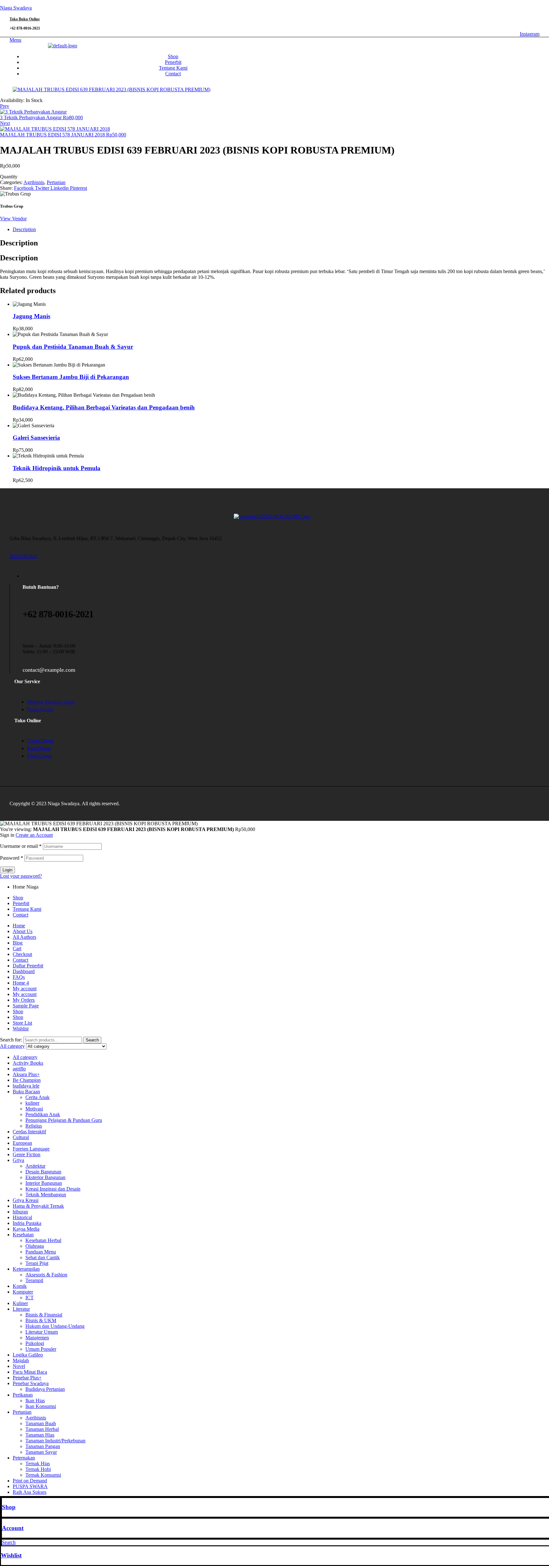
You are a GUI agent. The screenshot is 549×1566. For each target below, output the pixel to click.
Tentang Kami (27, 909)
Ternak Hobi (38, 1469)
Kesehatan (23, 1234)
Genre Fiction (26, 1154)
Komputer (23, 1292)
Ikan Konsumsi (40, 1406)
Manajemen (37, 1337)
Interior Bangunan (43, 1183)
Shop (9, 1507)
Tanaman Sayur (41, 1452)
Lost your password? (21, 876)
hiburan (20, 1211)
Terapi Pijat (36, 1263)
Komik (20, 1286)
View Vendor (13, 218)
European (22, 1143)
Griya (18, 1160)
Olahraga (34, 1246)
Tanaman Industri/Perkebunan (55, 1440)
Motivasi (34, 1108)
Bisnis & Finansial (43, 1314)
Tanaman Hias (39, 1435)
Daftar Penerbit (28, 965)
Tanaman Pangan (42, 1446)
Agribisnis (34, 182)
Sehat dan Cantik (42, 1257)
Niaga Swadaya (16, 7)
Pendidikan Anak (42, 1114)
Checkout (22, 954)
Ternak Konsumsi (43, 1475)
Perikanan (23, 1395)
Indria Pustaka (27, 1223)
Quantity (8, 176)
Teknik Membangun (45, 1194)
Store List (22, 1023)
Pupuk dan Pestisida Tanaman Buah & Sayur (73, 346)
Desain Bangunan (43, 1171)
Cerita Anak (37, 1097)
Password (11, 858)
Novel (19, 1366)
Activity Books (28, 1063)
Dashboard (24, 971)
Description (24, 229)
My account (25, 988)
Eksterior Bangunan (45, 1177)
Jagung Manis (31, 316)
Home (19, 925)
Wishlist (11, 1555)
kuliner (32, 1103)
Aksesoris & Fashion (46, 1274)
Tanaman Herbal (42, 1429)
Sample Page (26, 1005)
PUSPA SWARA (30, 1486)
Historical (22, 1217)
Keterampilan (26, 1269)
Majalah (21, 1360)
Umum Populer (40, 1349)
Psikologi (34, 1343)
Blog (18, 942)
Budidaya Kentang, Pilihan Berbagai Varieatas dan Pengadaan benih (104, 407)
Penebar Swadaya (31, 1383)
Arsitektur (35, 1166)
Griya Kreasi (25, 1200)
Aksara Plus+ (26, 1074)
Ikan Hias (35, 1400)
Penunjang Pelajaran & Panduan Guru (63, 1120)
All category (25, 1057)
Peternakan (24, 1457)
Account (13, 1528)
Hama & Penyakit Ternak (38, 1206)
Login (7, 870)
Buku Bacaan (26, 1091)
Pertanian (56, 182)
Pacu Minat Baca (30, 1372)
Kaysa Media (26, 1229)
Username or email (21, 846)
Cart (17, 948)
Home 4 (21, 983)
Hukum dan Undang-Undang (55, 1326)
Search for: (11, 1039)
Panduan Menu (40, 1251)
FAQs (19, 977)
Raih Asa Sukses (29, 1492)
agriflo (19, 1068)
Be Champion (27, 1080)
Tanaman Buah (40, 1423)
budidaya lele (26, 1086)
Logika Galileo (28, 1354)
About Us (22, 931)
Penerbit (21, 903)
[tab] (281, 229)
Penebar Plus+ (27, 1377)
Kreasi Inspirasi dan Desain (52, 1189)
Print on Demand (30, 1480)
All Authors (24, 937)
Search (92, 1040)
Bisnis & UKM (40, 1320)
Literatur (21, 1309)
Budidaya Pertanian (45, 1389)
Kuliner (20, 1303)
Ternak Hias (37, 1463)
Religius (33, 1126)
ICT (29, 1297)
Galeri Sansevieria (36, 437)
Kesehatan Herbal (43, 1240)
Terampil (34, 1280)
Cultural (21, 1137)
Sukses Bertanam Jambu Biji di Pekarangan (71, 377)
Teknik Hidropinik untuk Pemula (56, 468)
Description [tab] (19, 243)
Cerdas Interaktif (29, 1131)
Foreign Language (31, 1148)
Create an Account (34, 835)
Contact (20, 914)
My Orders (24, 1000)
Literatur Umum (41, 1332)
